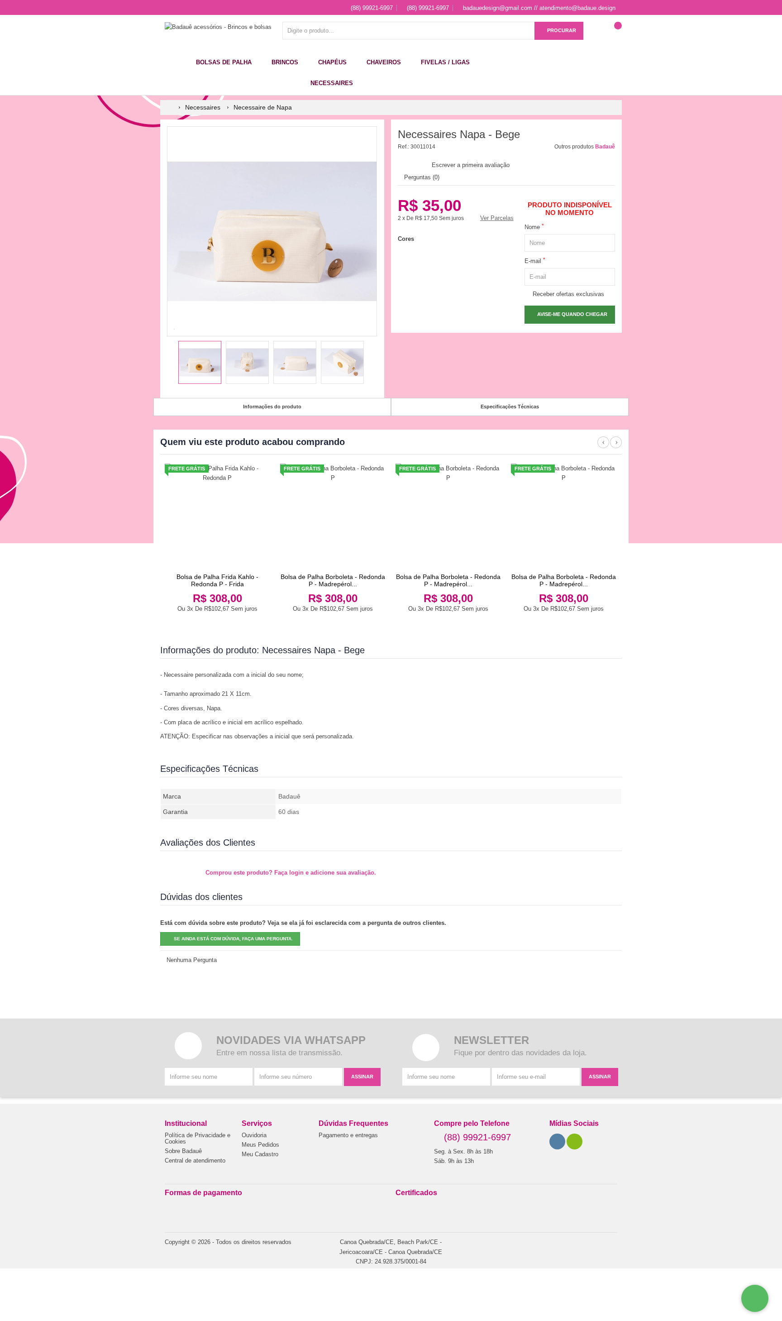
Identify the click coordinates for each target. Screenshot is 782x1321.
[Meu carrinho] (615, 34)
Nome (534, 226)
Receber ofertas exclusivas (566, 294)
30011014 (422, 147)
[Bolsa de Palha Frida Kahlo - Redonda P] (217, 516)
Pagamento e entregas (348, 1135)
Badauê (605, 147)
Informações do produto (272, 406)
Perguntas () (420, 177)
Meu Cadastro (260, 1154)
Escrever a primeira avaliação (471, 165)
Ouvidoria (254, 1135)
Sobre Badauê (183, 1151)
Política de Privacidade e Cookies (197, 1138)
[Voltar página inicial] (170, 107)
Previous (603, 447)
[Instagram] (557, 1141)
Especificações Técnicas (510, 406)
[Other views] (173, 363)
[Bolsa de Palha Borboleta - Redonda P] (332, 516)
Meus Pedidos (260, 1145)
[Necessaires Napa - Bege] (199, 362)
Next (616, 447)
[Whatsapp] (574, 1141)
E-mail (535, 260)
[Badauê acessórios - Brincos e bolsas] (218, 27)
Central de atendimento (195, 1161)
